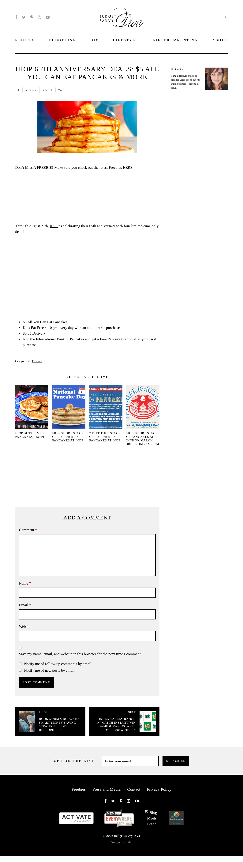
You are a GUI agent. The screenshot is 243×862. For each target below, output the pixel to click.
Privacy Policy (159, 789)
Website (25, 626)
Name (25, 583)
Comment (28, 530)
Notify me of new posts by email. (50, 670)
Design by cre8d (121, 842)
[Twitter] (24, 17)
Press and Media (106, 789)
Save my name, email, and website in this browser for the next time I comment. (80, 654)
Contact (133, 789)
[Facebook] (16, 17)
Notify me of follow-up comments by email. (58, 664)
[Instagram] (39, 17)
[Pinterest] (32, 17)
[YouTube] (47, 17)
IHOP (54, 226)
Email (25, 605)
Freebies (37, 361)
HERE (128, 167)
